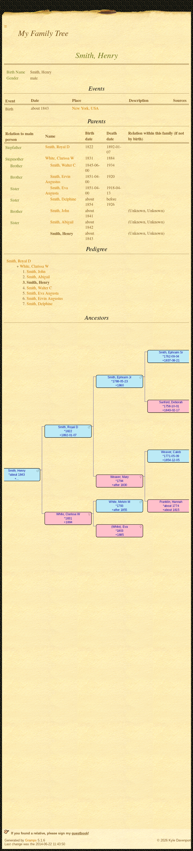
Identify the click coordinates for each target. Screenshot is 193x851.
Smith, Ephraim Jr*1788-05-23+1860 (119, 381)
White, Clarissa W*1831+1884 (68, 518)
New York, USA (85, 108)
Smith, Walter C (63, 165)
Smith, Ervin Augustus (57, 179)
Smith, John (59, 210)
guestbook (80, 833)
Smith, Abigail (61, 221)
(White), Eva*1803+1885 (119, 531)
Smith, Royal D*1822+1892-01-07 (68, 431)
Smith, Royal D (57, 146)
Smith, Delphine (63, 198)
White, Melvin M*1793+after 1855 (119, 506)
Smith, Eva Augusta (56, 190)
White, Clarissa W (59, 157)
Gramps (31, 840)
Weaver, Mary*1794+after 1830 (119, 481)
